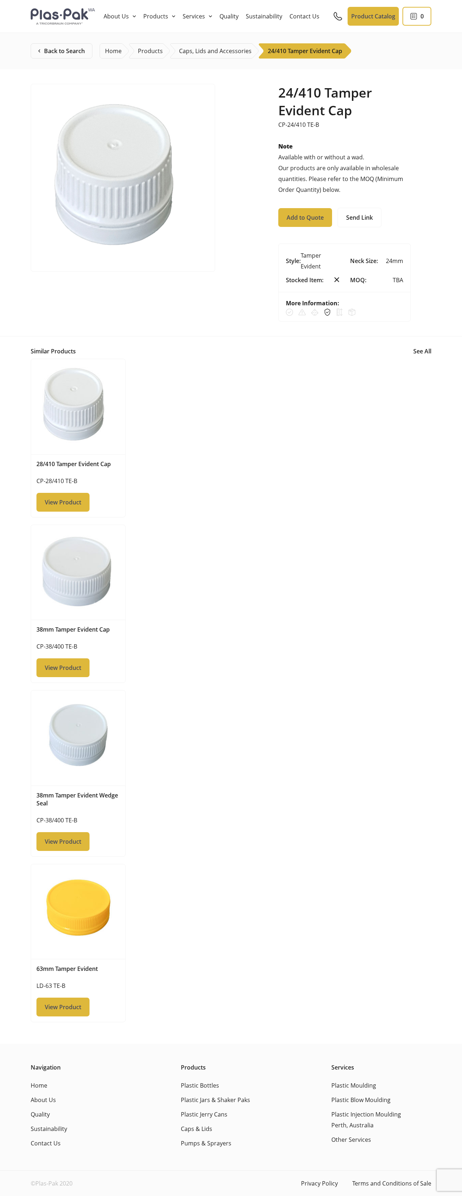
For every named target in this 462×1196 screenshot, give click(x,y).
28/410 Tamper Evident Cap (73, 464)
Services (194, 16)
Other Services (351, 1140)
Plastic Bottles (200, 1085)
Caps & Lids (196, 1129)
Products (155, 16)
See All (422, 351)
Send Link (359, 217)
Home (39, 1085)
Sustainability (264, 16)
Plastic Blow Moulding (361, 1100)
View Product (63, 502)
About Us (116, 16)
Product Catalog (373, 16)
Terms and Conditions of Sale (391, 1183)
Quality (229, 16)
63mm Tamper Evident (67, 969)
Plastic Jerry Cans (204, 1114)
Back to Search (64, 51)
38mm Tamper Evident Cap (73, 629)
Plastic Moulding (353, 1085)
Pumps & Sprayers (206, 1143)
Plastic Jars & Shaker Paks (215, 1100)
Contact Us (304, 16)
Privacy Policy (319, 1183)
